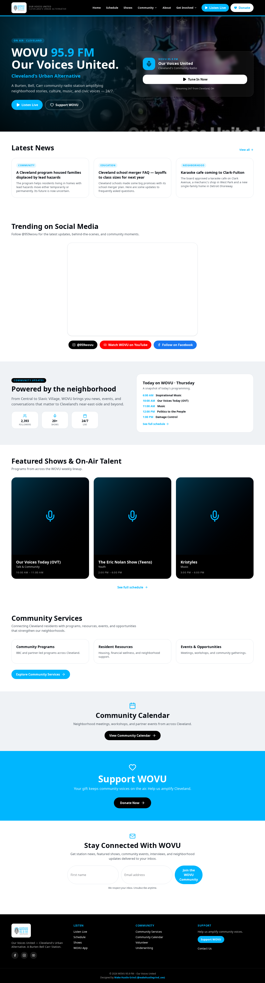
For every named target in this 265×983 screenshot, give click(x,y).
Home (97, 7)
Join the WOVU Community (188, 875)
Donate (244, 8)
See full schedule (154, 424)
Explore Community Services (38, 674)
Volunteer (142, 942)
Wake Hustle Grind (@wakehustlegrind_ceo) (139, 977)
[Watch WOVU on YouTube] (33, 955)
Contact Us (205, 948)
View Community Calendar (130, 735)
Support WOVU (66, 105)
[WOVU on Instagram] (24, 955)
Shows (128, 7)
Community (146, 7)
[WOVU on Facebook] (14, 955)
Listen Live (217, 8)
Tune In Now (198, 79)
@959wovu (85, 345)
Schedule (112, 7)
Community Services (149, 931)
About (167, 7)
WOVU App (81, 948)
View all (244, 150)
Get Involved (184, 7)
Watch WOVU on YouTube (127, 345)
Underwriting (144, 948)
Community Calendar (149, 937)
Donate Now (129, 803)
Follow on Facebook (177, 345)
